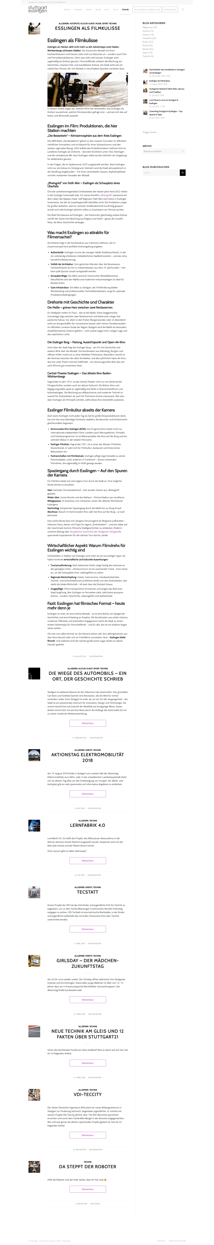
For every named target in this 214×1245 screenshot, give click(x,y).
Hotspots (75, 23)
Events (88, 750)
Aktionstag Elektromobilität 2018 (87, 757)
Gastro (146, 34)
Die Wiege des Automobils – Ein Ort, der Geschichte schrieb (88, 676)
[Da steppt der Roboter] (34, 1167)
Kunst (92, 23)
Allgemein (64, 23)
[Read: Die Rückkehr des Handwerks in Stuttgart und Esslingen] (145, 71)
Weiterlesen (88, 723)
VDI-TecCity (88, 1094)
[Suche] (183, 9)
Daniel (97, 1204)
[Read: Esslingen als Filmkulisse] (145, 82)
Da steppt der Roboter (87, 1166)
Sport (105, 23)
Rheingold (106, 195)
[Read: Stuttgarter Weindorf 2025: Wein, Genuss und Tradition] (145, 90)
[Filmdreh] (34, 28)
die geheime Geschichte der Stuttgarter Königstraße (95, 531)
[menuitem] (67, 9)
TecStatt (87, 892)
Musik (98, 23)
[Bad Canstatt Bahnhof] (34, 1031)
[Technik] (34, 1095)
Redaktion (98, 656)
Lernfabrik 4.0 (87, 825)
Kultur (84, 23)
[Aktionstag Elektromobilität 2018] (34, 755)
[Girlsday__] (34, 961)
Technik (113, 23)
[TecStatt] (34, 892)
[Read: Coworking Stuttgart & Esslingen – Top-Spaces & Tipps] (145, 112)
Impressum (66, 1241)
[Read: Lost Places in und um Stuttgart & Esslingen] (145, 101)
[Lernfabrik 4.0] (34, 826)
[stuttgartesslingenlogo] (37, 9)
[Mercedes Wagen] (34, 673)
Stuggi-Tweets (149, 132)
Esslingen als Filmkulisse (87, 28)
